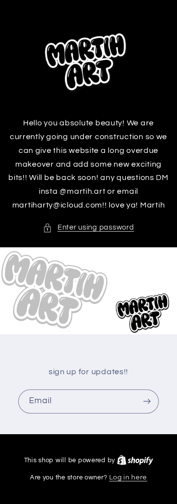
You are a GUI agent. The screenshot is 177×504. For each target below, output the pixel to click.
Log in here (128, 477)
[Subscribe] (147, 401)
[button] (88, 227)
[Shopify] (135, 460)
